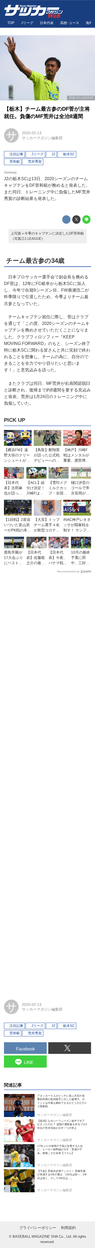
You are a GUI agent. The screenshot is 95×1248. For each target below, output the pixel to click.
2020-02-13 (31, 133)
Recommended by (68, 571)
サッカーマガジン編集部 (42, 138)
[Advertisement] (47, 784)
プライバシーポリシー (37, 1228)
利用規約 (68, 1228)
